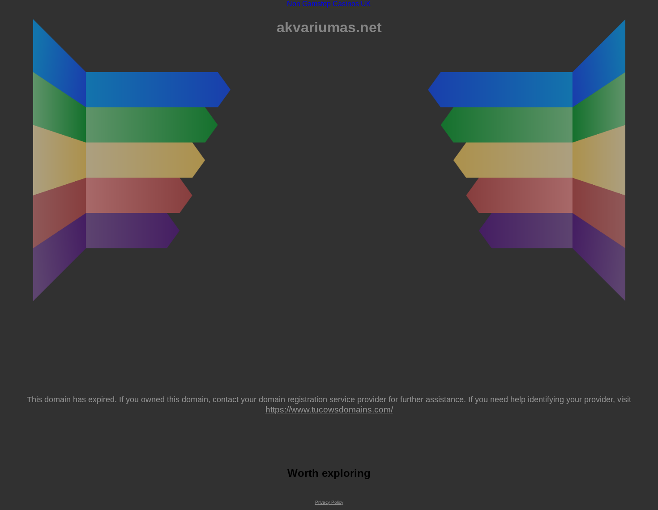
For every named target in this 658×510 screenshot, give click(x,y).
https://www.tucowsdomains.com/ (329, 409)
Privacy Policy (329, 502)
